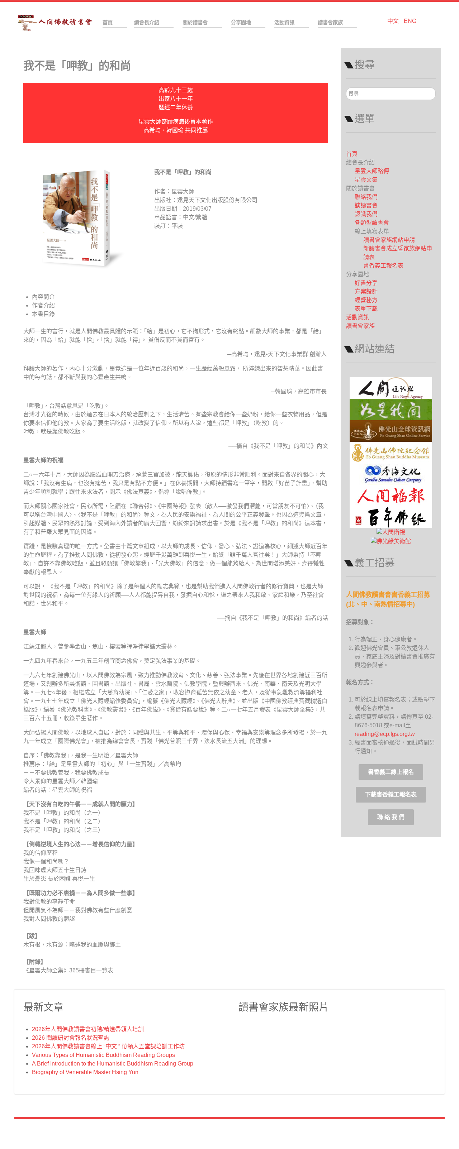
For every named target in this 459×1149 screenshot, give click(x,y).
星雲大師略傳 (372, 171)
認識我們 (366, 214)
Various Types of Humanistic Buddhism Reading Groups (103, 1055)
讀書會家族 (360, 326)
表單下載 (366, 309)
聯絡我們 (366, 197)
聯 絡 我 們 (390, 817)
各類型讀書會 (372, 223)
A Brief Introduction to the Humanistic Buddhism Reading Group (112, 1064)
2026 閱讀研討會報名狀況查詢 (70, 1038)
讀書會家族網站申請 (389, 240)
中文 (393, 21)
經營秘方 (366, 300)
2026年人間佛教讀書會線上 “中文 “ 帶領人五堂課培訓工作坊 (108, 1046)
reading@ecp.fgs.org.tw (385, 734)
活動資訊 (357, 317)
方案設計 (366, 291)
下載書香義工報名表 (391, 794)
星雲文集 (366, 180)
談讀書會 (366, 205)
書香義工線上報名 (391, 772)
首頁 (352, 154)
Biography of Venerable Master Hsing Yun (85, 1072)
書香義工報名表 (383, 266)
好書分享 (366, 283)
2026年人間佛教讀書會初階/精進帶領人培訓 (88, 1029)
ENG (410, 21)
